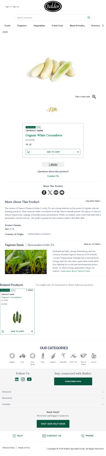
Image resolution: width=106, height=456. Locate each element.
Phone (90, 435)
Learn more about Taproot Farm (75, 271)
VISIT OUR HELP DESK (53, 423)
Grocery (95, 25)
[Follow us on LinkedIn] (17, 380)
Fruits (7, 25)
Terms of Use (24, 448)
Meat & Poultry (77, 25)
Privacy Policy (9, 448)
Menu (54, 164)
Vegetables (39, 25)
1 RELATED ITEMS (92, 201)
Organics (22, 25)
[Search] (89, 17)
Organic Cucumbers (11, 297)
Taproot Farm (14, 245)
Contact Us (53, 176)
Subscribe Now (73, 381)
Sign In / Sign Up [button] (12, 7)
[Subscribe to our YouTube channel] (29, 380)
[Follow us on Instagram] (23, 380)
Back (5, 32)
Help (20, 435)
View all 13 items (92, 244)
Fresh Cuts (57, 25)
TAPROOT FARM (34, 130)
